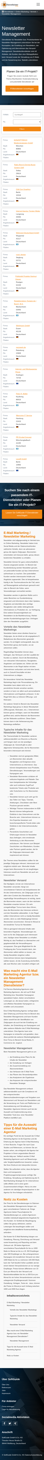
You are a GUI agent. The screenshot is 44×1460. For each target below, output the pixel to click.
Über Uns (5, 1385)
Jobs (4, 1390)
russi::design (21, 255)
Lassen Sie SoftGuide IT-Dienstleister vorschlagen (22, 514)
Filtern (22, 129)
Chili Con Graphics (23, 189)
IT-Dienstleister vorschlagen (22, 89)
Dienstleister (9, 12)
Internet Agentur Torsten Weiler (28, 211)
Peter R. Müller (22, 394)
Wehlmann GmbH (23, 326)
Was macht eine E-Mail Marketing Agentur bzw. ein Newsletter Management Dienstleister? (20, 1333)
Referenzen (6, 1387)
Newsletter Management (11, 14)
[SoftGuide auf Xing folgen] (15, 1423)
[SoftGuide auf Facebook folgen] (4, 1423)
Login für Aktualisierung (11, 1409)
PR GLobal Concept (23, 437)
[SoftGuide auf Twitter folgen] (9, 1423)
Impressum (6, 1393)
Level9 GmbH (21, 459)
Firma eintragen (8, 1406)
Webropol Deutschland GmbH (27, 233)
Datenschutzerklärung (33, 1455)
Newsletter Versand (17, 1325)
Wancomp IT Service (24, 415)
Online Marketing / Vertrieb (26, 12)
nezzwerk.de (21, 347)
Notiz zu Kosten (13, 1356)
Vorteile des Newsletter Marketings (23, 1310)
